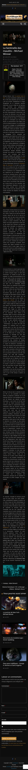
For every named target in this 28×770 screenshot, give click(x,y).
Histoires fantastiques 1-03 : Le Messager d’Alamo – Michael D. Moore (13, 588)
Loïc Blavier (14, 57)
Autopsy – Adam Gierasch (10, 583)
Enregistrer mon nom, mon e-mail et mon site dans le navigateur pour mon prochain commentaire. (14, 731)
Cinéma (5, 44)
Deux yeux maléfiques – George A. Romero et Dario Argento (13, 664)
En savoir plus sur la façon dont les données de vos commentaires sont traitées (14, 745)
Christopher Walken (7, 61)
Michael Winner (13, 62)
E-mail (4, 712)
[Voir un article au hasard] (24, 24)
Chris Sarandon (15, 59)
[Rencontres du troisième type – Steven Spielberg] (14, 623)
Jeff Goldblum (14, 61)
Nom (3, 705)
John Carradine (21, 61)
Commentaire (6, 686)
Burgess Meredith (7, 59)
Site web (4, 719)
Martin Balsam (6, 62)
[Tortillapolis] (14, 15)
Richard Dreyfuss (20, 62)
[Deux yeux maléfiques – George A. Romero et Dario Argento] (14, 649)
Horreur (9, 44)
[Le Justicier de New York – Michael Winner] (14, 598)
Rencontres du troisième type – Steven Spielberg (13, 639)
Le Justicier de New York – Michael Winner (11, 613)
